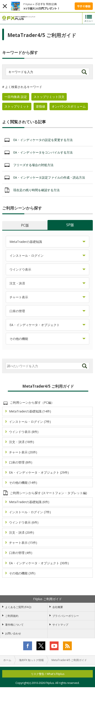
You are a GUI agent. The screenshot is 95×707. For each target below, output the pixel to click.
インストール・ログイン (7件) (30, 421)
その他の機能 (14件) (23, 482)
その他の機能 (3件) (22, 573)
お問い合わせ (13, 633)
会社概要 (57, 607)
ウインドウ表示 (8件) (23, 432)
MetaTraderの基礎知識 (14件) (30, 411)
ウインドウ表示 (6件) (23, 522)
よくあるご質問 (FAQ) (18, 607)
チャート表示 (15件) (23, 542)
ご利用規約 (11, 616)
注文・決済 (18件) (21, 442)
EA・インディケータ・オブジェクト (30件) (39, 563)
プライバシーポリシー (65, 616)
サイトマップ (60, 624)
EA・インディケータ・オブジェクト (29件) (39, 472)
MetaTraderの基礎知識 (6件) (29, 502)
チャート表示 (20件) (23, 452)
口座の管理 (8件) (20, 462)
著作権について (14, 624)
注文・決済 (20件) (21, 532)
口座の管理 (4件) (20, 553)
